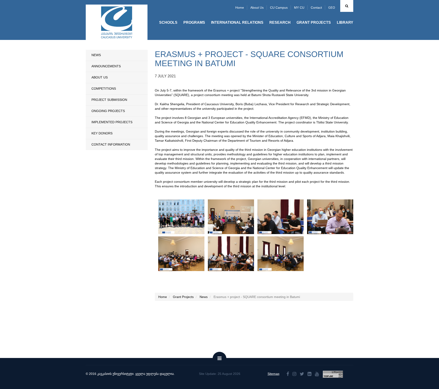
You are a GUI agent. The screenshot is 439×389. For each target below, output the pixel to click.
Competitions (103, 88)
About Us (99, 77)
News (96, 55)
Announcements (106, 66)
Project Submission (109, 100)
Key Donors (101, 133)
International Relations (237, 22)
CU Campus (279, 7)
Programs (194, 22)
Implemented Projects (111, 122)
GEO (331, 7)
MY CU (299, 7)
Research (280, 22)
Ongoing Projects (108, 111)
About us (257, 7)
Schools (168, 22)
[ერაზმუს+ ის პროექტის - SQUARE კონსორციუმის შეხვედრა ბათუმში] (186, 216)
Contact (316, 7)
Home (239, 7)
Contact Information (110, 144)
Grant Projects (314, 22)
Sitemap (273, 374)
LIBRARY (345, 22)
